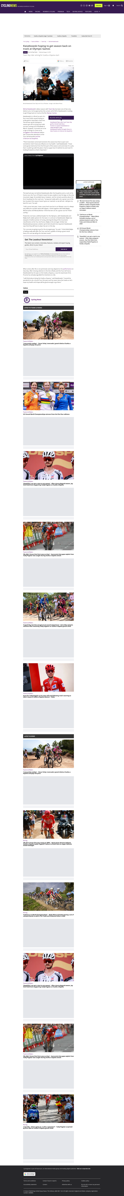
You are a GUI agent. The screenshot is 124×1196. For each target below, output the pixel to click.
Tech (68, 11)
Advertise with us (67, 1184)
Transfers (74, 36)
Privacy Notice (28, 255)
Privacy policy (66, 1181)
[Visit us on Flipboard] (92, 6)
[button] (119, 5)
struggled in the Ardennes (31, 132)
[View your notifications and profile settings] (113, 5)
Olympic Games (52, 113)
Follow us (61, 61)
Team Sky (43, 41)
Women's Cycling (49, 11)
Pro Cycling (26, 41)
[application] (48, 171)
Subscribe (98, 5)
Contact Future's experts (50, 1181)
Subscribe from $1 (87, 36)
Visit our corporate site (83, 1168)
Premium (61, 11)
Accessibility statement (30, 1184)
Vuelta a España (61, 36)
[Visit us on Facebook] (81, 6)
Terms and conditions (30, 1181)
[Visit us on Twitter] (84, 6)
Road (25, 292)
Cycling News (33, 52)
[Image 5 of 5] (70, 83)
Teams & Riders (35, 41)
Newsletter (70, 61)
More (96, 11)
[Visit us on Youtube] (89, 6)
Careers (45, 1184)
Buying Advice (78, 11)
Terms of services (45, 254)
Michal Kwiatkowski (29, 109)
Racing (37, 11)
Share (27, 61)
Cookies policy (85, 1181)
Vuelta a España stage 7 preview (43, 36)
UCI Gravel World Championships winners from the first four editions (88, 230)
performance (67, 269)
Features (88, 11)
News (31, 11)
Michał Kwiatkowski (53, 41)
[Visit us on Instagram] (87, 6)
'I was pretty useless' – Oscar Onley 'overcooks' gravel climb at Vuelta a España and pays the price (89, 193)
